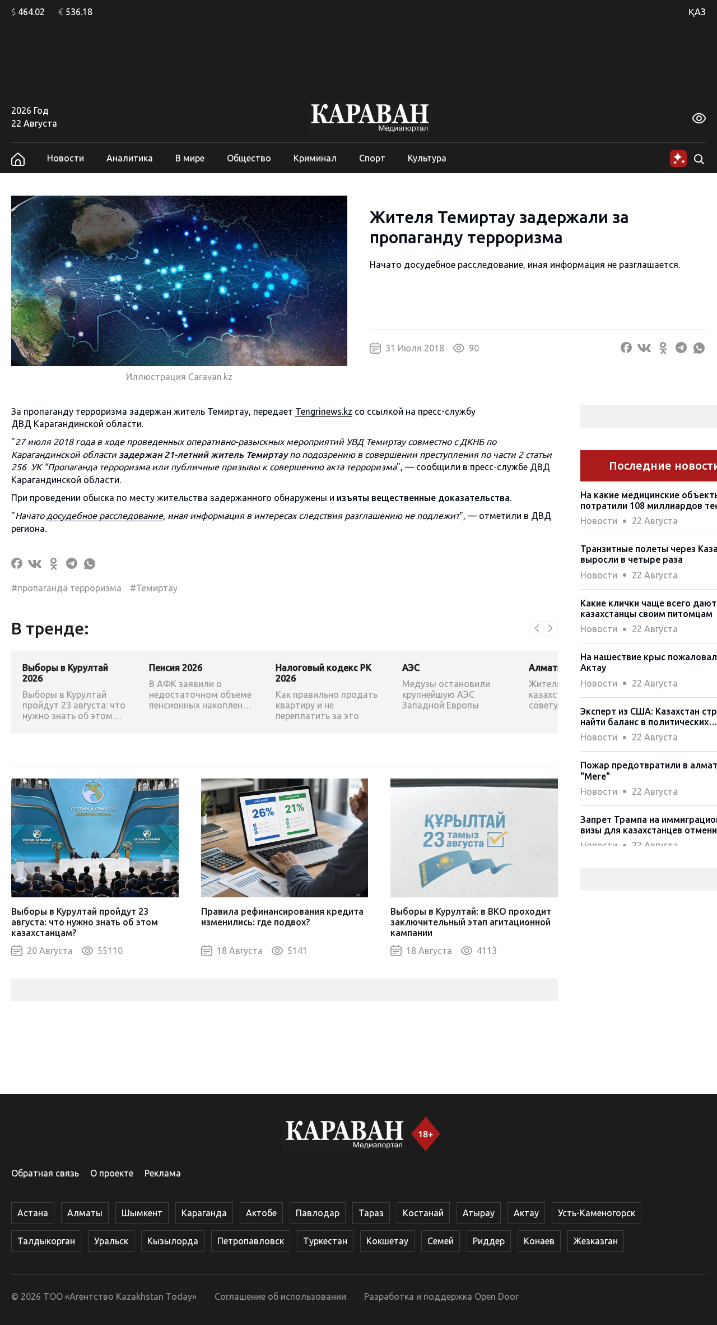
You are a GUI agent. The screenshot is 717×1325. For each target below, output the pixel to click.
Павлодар (317, 1213)
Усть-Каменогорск (596, 1213)
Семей (440, 1241)
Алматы (85, 1213)
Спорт (372, 158)
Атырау (479, 1213)
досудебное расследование (104, 516)
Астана (32, 1213)
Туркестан (325, 1241)
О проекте (111, 1173)
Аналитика (129, 158)
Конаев (539, 1241)
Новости (65, 158)
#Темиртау (154, 588)
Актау (526, 1213)
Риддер (489, 1241)
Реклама (163, 1173)
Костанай (423, 1213)
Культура (427, 158)
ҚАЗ (697, 12)
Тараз (371, 1213)
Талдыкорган (46, 1241)
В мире (189, 158)
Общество (249, 158)
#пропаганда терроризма (66, 588)
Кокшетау (387, 1241)
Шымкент (142, 1213)
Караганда (204, 1213)
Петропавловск (250, 1241)
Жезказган (596, 1241)
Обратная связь (45, 1173)
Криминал (315, 158)
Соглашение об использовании (280, 1296)
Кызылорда (172, 1241)
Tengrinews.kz (323, 411)
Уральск (111, 1241)
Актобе (261, 1213)
